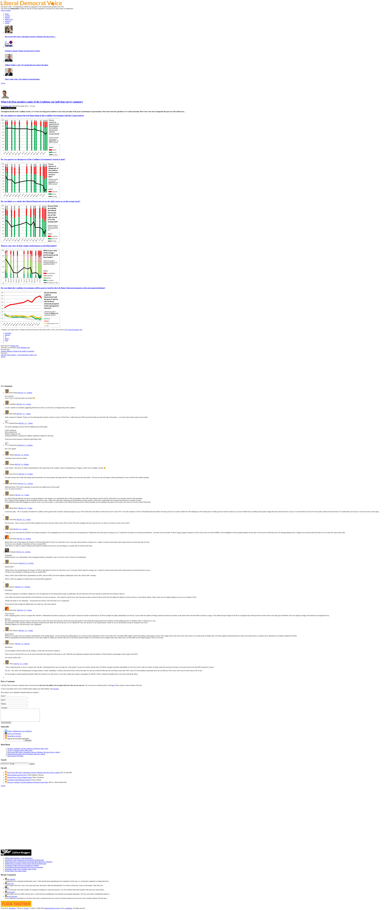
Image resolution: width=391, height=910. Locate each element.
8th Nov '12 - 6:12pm (24, 404)
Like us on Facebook (14, 733)
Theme (7, 23)
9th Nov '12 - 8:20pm (24, 539)
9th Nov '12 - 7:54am (25, 508)
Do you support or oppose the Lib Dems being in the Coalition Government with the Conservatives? (42, 115)
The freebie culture (20, 871)
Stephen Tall (7, 106)
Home (7, 14)
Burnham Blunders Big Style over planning (29, 867)
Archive (7, 16)
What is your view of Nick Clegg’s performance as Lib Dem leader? (29, 246)
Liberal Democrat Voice (52, 908)
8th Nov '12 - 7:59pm (26, 423)
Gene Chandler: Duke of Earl (26, 869)
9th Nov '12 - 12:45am (25, 483)
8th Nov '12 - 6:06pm (25, 393)
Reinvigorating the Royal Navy (17, 775)
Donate (7, 17)
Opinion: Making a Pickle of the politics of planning (17, 351)
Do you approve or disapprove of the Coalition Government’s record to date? (33, 159)
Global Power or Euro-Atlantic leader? (19, 777)
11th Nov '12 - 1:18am (20, 664)
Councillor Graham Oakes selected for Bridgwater (30, 863)
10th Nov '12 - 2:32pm (24, 610)
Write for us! (9, 19)
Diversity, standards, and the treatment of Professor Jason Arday (27, 748)
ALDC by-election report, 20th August (19, 750)
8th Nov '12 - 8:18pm (26, 474)
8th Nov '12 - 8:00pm (26, 445)
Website (3, 704)
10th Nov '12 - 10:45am (22, 587)
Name (3, 696)
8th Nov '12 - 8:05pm (22, 455)
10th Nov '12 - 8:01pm (22, 644)
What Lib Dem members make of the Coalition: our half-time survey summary (42, 101)
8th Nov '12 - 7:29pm (24, 414)
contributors (68, 908)
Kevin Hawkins (12, 896)
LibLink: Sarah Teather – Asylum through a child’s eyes (19, 355)
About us (8, 21)
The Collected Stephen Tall (73, 330)
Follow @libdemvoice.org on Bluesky (19, 731)
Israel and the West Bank (15, 756)
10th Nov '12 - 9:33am (26, 563)
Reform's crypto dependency (23, 858)
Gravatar (56, 689)
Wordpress (12, 908)
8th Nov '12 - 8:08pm (22, 464)
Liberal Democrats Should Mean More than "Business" (35, 862)
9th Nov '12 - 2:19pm (24, 519)
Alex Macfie (11, 879)
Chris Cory (10, 883)
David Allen (11, 892)
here (113, 685)
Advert (3, 83)
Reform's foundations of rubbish (28, 865)
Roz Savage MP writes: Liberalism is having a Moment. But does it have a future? (33, 752)
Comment (4, 708)
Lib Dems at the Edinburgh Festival (18, 780)
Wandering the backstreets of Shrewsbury (30, 860)
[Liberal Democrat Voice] (31, 5)
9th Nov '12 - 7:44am (22, 495)
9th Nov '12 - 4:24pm (20, 529)
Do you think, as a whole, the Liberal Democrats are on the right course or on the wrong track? (40, 201)
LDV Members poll (23, 347)
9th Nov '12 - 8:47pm (23, 552)
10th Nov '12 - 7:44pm (25, 630)
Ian (8, 888)
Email (3, 700)
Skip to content (5, 10)
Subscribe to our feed (14, 736)
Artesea (26, 908)
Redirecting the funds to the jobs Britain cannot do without (26, 754)
